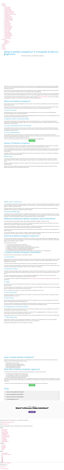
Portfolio (4, 44)
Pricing (3, 45)
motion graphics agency (42, 278)
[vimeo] (2, 456)
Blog (3, 46)
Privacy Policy (4, 453)
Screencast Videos (5, 435)
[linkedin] (2, 458)
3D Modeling (4, 439)
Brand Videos (4, 434)
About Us (4, 4)
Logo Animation (5, 432)
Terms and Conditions (6, 454)
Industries (6, 40)
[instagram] (2, 455)
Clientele (6, 43)
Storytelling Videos (5, 436)
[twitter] (2, 459)
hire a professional (33, 278)
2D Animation (4, 429)
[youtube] (2, 461)
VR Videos (4, 438)
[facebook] (2, 460)
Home (3, 3)
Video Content (7, 41)
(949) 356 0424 (6, 424)
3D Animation (4, 430)
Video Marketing (5, 441)
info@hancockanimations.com (8, 422)
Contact (4, 47)
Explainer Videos (5, 433)
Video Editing (4, 440)
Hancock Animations (53, 278)
